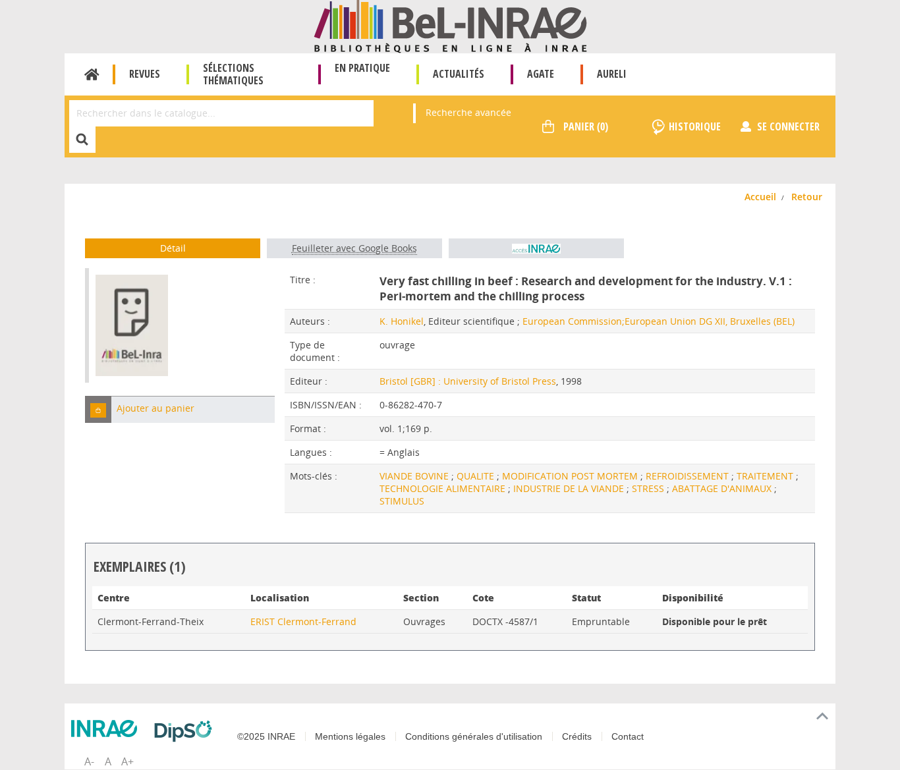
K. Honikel (402, 321)
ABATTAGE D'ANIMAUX (723, 488)
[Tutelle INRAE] (107, 728)
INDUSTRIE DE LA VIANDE (570, 488)
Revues (144, 74)
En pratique (362, 68)
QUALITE (477, 476)
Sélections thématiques (233, 74)
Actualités (458, 74)
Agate (540, 74)
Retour (806, 196)
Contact (627, 736)
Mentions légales (350, 736)
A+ (127, 761)
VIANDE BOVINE (415, 476)
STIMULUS (402, 501)
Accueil (91, 74)
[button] (98, 409)
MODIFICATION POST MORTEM (571, 476)
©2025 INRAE (266, 736)
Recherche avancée (468, 112)
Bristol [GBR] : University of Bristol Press (468, 381)
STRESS (649, 488)
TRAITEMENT (766, 476)
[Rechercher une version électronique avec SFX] (536, 248)
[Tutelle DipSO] (186, 731)
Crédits (577, 736)
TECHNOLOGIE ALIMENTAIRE (444, 488)
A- (89, 761)
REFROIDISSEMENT (688, 476)
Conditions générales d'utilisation (473, 736)
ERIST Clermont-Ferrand (303, 621)
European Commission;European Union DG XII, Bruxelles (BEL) (658, 321)
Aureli (612, 74)
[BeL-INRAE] (450, 25)
